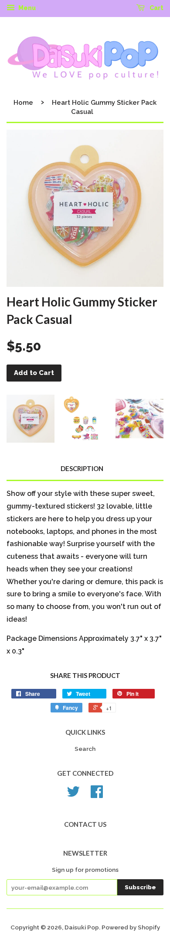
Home (23, 103)
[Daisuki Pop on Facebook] (96, 794)
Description (82, 468)
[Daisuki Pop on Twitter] (73, 794)
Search (85, 748)
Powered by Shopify (131, 927)
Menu (26, 7)
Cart (155, 7)
